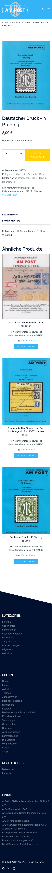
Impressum (8, 773)
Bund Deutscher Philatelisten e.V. (20, 844)
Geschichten (8, 625)
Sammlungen (9, 629)
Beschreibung (10, 214)
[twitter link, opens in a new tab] (8, 868)
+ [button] (21, 153)
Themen (6, 692)
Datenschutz (9, 769)
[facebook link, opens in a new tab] (3, 868)
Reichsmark (8, 181)
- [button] (6, 153)
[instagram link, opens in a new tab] (14, 868)
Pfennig (42, 177)
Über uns (7, 728)
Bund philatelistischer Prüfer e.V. (19, 832)
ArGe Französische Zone (15, 820)
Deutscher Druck (37, 174)
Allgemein (20, 174)
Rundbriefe (8, 637)
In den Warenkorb (37, 155)
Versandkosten (9, 195)
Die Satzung (8, 739)
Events (5, 685)
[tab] (23, 214)
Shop (5, 751)
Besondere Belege (12, 633)
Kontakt (6, 747)
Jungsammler (9, 641)
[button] (43, 9)
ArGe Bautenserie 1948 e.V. (17, 809)
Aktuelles (7, 653)
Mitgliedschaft (9, 743)
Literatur (6, 622)
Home (5, 681)
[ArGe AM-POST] (15, 9)
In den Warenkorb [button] (26, 346)
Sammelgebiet (10, 735)
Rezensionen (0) (11, 221)
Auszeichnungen (11, 645)
